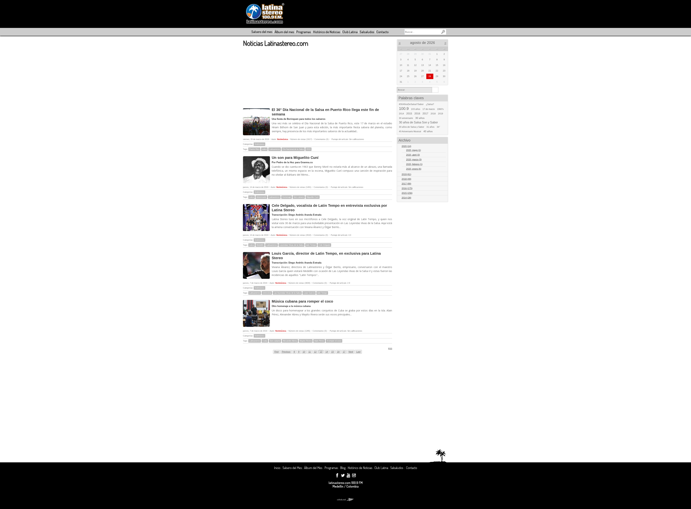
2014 (401, 114)
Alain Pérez (319, 341)
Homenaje (286, 197)
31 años (430, 127)
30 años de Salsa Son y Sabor (418, 122)
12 (315, 352)
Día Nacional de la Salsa (293, 149)
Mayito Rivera (306, 341)
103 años (415, 109)
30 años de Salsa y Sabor (411, 127)
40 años (428, 131)
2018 (433, 114)
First (276, 352)
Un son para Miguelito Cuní (295, 158)
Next (351, 352)
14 (327, 352)
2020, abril (413, 155)
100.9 (404, 109)
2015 (409, 113)
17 (344, 352)
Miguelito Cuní (312, 197)
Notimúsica (282, 139)
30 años (419, 118)
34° (438, 127)
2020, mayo (413, 150)
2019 (308, 149)
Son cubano (298, 197)
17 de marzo (429, 109)
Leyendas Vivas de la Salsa (291, 245)
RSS (390, 348)
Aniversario (261, 197)
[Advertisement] (317, 75)
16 (338, 352)
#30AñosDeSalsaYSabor (411, 104)
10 (304, 352)
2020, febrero (414, 164)
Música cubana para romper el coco (302, 301)
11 (309, 352)
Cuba (265, 341)
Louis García (309, 293)
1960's (440, 109)
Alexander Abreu (290, 341)
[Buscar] (435, 90)
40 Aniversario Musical (410, 131)
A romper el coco (334, 341)
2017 (425, 113)
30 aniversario (406, 118)
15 (332, 352)
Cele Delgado (324, 245)
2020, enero (413, 169)
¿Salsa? (430, 104)
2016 (417, 113)
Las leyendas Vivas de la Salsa (287, 293)
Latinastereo (274, 149)
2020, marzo (414, 159)
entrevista (267, 293)
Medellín (260, 245)
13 (321, 352)
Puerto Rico (254, 149)
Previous (286, 352)
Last (358, 352)
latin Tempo (311, 245)
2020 (406, 146)
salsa (264, 149)
